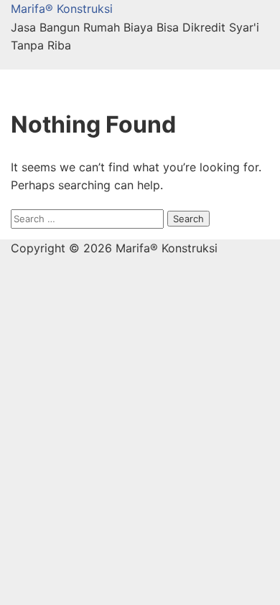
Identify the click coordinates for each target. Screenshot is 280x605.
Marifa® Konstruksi (62, 8)
